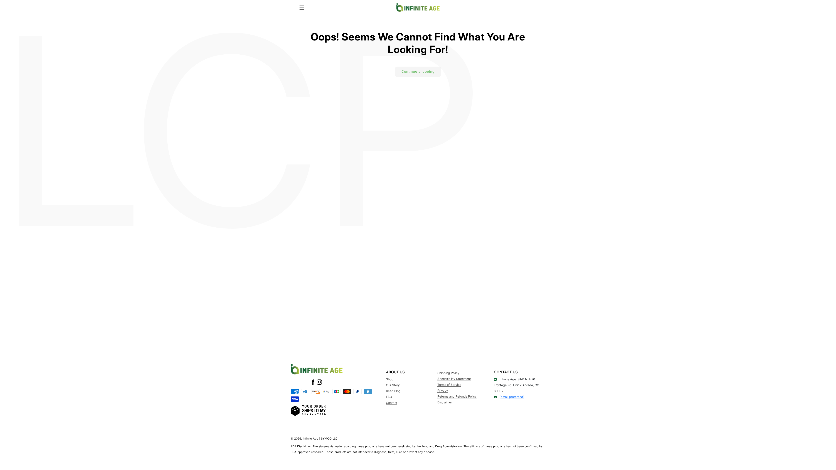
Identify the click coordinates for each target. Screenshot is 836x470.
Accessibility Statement (454, 379)
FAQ (389, 397)
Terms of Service (449, 384)
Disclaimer (444, 402)
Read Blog (393, 391)
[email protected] (512, 397)
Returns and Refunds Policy (457, 396)
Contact (391, 403)
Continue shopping (418, 71)
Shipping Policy (448, 373)
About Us (395, 372)
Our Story (393, 385)
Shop (389, 379)
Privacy (442, 390)
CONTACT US (506, 372)
